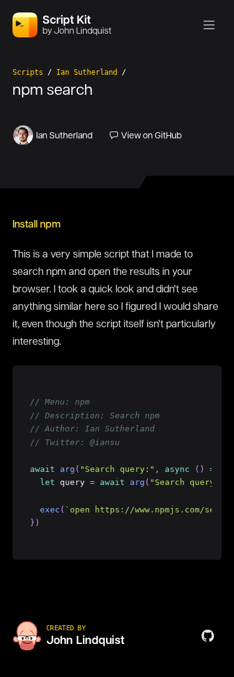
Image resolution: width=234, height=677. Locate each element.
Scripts (27, 72)
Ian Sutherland (86, 72)
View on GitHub (151, 135)
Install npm (36, 224)
